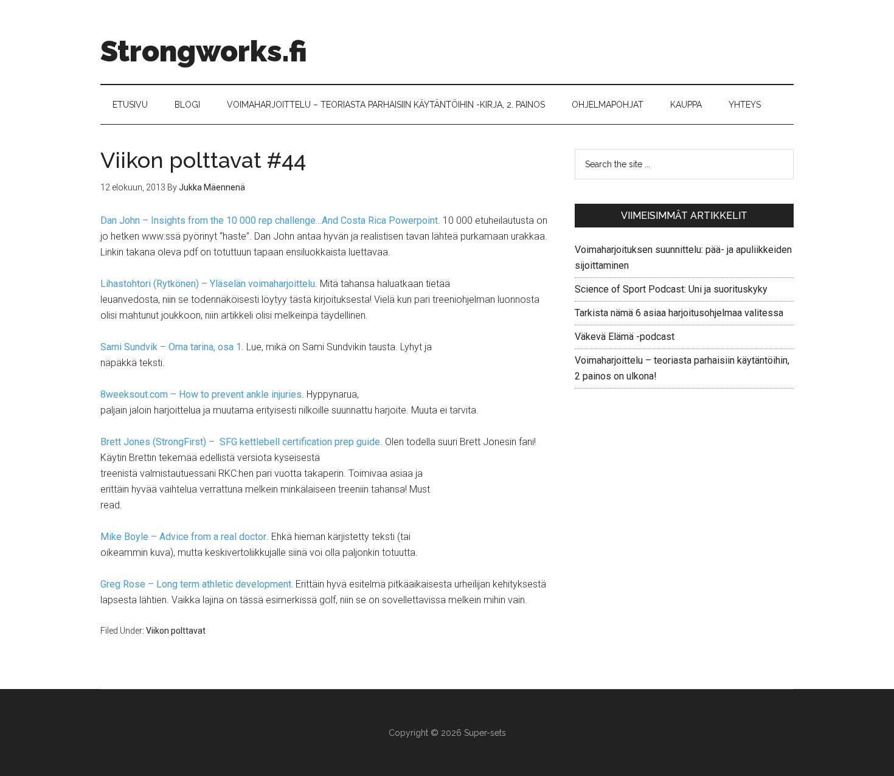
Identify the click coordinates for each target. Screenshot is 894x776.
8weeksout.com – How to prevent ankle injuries (201, 394)
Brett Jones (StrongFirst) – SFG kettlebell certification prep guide (240, 442)
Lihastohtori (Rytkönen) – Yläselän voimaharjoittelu (207, 283)
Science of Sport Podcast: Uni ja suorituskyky (671, 289)
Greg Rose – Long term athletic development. (196, 584)
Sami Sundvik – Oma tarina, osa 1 (170, 347)
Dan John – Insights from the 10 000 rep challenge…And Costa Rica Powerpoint (269, 220)
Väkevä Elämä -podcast (624, 336)
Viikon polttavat (176, 631)
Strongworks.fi (203, 51)
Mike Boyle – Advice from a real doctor (183, 536)
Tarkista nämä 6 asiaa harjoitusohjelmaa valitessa (679, 313)
